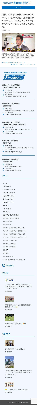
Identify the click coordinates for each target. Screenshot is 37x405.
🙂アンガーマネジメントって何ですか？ (17, 389)
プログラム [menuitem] (6, 212)
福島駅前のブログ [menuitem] (8, 202)
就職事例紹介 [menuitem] (7, 186)
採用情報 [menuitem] (5, 253)
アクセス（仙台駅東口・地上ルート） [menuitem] (14, 234)
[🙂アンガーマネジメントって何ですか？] (9, 384)
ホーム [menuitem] (5, 183)
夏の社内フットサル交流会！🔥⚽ (15, 324)
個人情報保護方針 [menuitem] (8, 256)
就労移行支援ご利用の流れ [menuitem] (11, 215)
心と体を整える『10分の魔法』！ (15, 349)
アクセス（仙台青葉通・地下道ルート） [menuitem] (15, 231)
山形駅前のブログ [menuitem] (8, 199)
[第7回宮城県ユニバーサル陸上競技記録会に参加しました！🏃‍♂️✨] (9, 299)
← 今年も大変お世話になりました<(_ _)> (13, 62)
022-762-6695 (9, 113)
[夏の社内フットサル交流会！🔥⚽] (9, 317)
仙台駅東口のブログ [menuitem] (9, 193)
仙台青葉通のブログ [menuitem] (9, 190)
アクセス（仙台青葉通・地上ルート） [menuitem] (14, 228)
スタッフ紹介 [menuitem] (7, 209)
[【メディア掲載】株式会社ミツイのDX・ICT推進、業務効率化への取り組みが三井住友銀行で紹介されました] (9, 280)
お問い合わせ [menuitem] (7, 225)
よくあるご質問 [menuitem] (7, 221)
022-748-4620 (9, 131)
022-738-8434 (9, 94)
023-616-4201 (9, 150)
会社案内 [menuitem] (5, 250)
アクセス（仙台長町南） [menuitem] (10, 240)
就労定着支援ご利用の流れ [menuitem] (11, 218)
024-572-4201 (9, 168)
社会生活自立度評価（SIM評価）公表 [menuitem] (14, 259)
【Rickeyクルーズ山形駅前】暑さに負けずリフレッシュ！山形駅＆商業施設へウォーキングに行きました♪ (18, 373)
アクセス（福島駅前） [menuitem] (9, 247)
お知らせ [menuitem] (5, 205)
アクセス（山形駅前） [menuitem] (9, 244)
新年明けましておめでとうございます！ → (23, 64)
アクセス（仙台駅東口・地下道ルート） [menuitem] (15, 237)
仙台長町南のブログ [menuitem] (9, 196)
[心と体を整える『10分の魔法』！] (9, 343)
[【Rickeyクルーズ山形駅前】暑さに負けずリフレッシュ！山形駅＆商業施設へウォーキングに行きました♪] (9, 362)
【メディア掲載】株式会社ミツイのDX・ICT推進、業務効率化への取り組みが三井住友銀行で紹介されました (18, 286)
